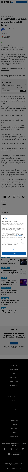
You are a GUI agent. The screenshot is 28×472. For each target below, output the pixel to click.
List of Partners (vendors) (7, 246)
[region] (14, 236)
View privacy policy (20, 235)
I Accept (14, 253)
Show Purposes (14, 249)
